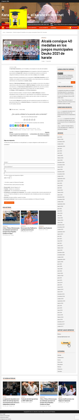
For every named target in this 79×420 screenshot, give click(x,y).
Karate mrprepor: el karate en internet (33, 14)
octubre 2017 (60, 326)
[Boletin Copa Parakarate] (47, 218)
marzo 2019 (60, 287)
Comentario (7, 144)
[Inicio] (3, 28)
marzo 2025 (60, 155)
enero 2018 (60, 319)
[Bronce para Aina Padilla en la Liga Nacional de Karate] (29, 218)
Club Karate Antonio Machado (31, 128)
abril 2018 (60, 312)
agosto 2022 (60, 206)
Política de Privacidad (18, 182)
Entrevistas (60, 362)
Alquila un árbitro (43, 27)
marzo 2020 (60, 273)
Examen (7, 27)
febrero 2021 (60, 247)
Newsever (46, 411)
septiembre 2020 (61, 259)
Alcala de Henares (15, 128)
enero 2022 (60, 222)
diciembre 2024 (61, 162)
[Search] (68, 28)
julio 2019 (60, 277)
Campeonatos (43, 37)
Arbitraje (59, 355)
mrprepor (32, 129)
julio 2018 (60, 305)
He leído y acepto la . (14, 182)
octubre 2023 (60, 176)
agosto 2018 (60, 303)
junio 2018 (60, 308)
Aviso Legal (2, 414)
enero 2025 (60, 160)
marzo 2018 (60, 314)
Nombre (6, 162)
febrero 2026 (60, 139)
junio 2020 (60, 266)
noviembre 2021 (61, 227)
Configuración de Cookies (5, 419)
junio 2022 (60, 211)
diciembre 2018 (61, 294)
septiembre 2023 (61, 178)
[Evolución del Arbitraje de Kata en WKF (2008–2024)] (30, 388)
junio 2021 (60, 238)
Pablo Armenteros (38, 129)
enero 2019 (60, 291)
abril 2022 (60, 215)
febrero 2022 (60, 220)
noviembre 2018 (61, 296)
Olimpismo (60, 369)
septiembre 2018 (61, 301)
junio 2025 (60, 151)
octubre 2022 (60, 201)
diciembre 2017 (61, 321)
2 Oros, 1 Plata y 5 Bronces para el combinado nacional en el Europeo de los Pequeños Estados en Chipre (66, 102)
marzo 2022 (60, 217)
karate (28, 129)
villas (59, 126)
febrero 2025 (60, 157)
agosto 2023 (60, 180)
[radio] (24, 119)
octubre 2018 (60, 298)
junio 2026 (60, 137)
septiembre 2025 (61, 146)
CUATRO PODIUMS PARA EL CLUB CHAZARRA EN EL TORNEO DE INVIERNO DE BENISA (66, 127)
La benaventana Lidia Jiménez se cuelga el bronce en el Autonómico (39, 134)
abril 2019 (60, 284)
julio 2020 (60, 264)
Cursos (59, 360)
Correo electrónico (8, 166)
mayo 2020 (60, 268)
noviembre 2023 (61, 174)
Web (5, 171)
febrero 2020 (60, 275)
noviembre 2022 (61, 199)
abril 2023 (60, 187)
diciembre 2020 (61, 252)
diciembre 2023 (61, 171)
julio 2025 (60, 148)
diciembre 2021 (61, 224)
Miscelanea (60, 364)
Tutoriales (60, 371)
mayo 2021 (60, 241)
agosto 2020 (60, 261)
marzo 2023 (60, 190)
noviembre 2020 (61, 254)
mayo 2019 (60, 282)
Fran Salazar (24, 129)
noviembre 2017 (61, 324)
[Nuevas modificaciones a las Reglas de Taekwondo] (67, 388)
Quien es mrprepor (32, 27)
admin (43, 61)
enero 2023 (60, 194)
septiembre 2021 (61, 231)
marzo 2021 (60, 245)
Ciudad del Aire (22, 128)
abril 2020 (60, 271)
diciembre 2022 (61, 197)
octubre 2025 (60, 144)
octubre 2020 (60, 257)
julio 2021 (60, 236)
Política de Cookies (4, 417)
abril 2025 (60, 153)
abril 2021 (60, 243)
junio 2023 (60, 183)
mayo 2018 (60, 310)
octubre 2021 (60, 229)
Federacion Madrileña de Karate (15, 129)
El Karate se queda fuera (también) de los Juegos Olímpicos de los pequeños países (19, 134)
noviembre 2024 (61, 164)
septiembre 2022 (61, 204)
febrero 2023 (60, 192)
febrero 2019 (60, 289)
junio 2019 (60, 280)
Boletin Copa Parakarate (45, 228)
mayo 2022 (60, 213)
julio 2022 (60, 208)
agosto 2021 (60, 234)
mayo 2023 (60, 185)
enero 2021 (60, 250)
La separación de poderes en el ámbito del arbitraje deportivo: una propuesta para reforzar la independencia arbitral (66, 92)
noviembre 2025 (61, 141)
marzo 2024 (60, 167)
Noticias (59, 366)
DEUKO (38, 128)
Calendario (53, 27)
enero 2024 (60, 169)
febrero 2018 (60, 317)
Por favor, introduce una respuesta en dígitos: (14, 175)
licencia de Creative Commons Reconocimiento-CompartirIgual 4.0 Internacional (65, 77)
